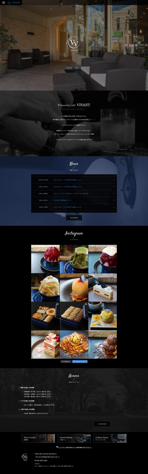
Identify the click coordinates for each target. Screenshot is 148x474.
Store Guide (30, 438)
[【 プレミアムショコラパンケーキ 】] (102, 344)
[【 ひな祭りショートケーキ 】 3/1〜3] (45, 344)
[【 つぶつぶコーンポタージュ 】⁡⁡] (45, 287)
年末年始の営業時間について (63, 200)
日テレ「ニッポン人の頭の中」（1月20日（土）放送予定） (72, 193)
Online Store (101, 438)
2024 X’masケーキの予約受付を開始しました (67, 187)
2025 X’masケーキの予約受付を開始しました (67, 180)
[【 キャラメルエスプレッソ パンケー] (74, 344)
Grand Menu (66, 438)
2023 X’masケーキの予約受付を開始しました (67, 207)
